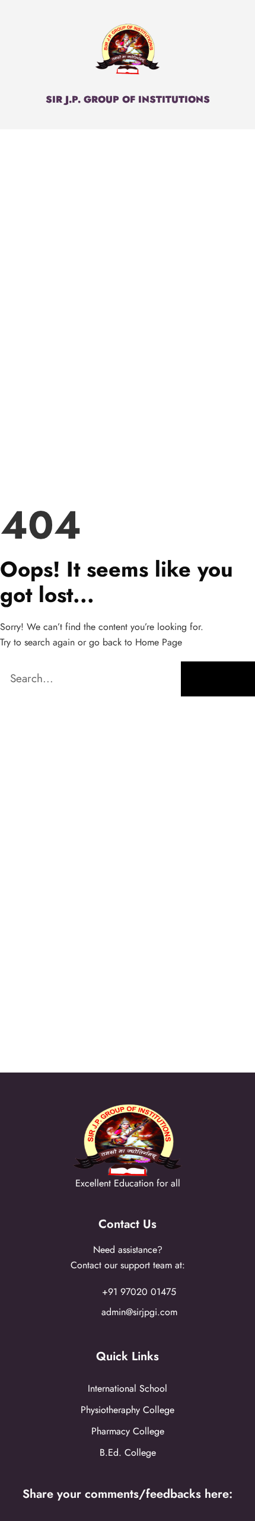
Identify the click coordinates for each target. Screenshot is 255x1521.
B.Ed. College (128, 1452)
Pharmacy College (127, 1431)
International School (127, 1388)
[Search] (218, 678)
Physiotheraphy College (127, 1410)
